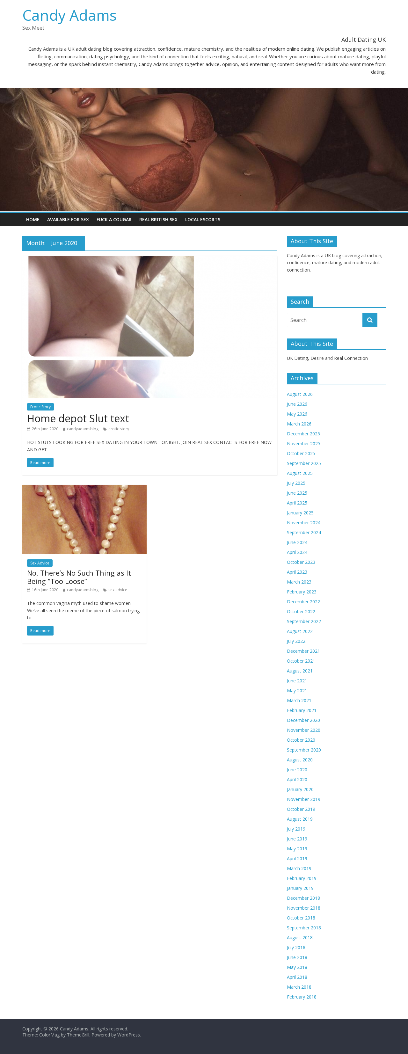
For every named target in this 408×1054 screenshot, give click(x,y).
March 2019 (299, 868)
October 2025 (301, 453)
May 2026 (297, 414)
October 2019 (301, 809)
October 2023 (301, 562)
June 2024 (297, 542)
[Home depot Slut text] (149, 259)
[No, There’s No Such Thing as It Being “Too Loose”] (84, 488)
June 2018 (297, 957)
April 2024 (297, 552)
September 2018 (304, 928)
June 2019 (297, 839)
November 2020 (303, 730)
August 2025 (300, 473)
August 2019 (300, 819)
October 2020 (301, 740)
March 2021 (299, 700)
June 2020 (297, 770)
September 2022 (304, 621)
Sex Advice (39, 563)
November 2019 (303, 799)
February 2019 (302, 878)
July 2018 (296, 947)
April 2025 (297, 503)
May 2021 (297, 690)
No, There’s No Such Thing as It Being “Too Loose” (79, 577)
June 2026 (297, 404)
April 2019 (297, 858)
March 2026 (299, 424)
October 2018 (301, 918)
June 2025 (297, 493)
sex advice (117, 589)
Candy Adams (69, 15)
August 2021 (300, 671)
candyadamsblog (82, 429)
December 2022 (303, 602)
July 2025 (296, 483)
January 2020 (300, 789)
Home (33, 219)
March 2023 (299, 582)
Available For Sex (68, 219)
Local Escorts (202, 219)
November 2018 (303, 908)
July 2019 (296, 829)
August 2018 (300, 937)
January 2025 (300, 513)
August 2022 (300, 631)
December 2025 (303, 434)
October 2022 (301, 611)
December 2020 (303, 720)
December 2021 (303, 651)
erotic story (118, 429)
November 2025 (303, 443)
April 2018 (297, 977)
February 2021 (302, 710)
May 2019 (297, 849)
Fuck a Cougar (114, 219)
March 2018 (299, 987)
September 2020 (304, 750)
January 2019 (300, 888)
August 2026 (300, 394)
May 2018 (297, 967)
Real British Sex (158, 219)
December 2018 (303, 898)
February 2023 (302, 592)
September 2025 (304, 463)
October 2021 (301, 661)
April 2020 (297, 779)
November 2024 (303, 523)
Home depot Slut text (78, 418)
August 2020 (300, 760)
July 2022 (296, 641)
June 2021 (297, 681)
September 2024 (304, 532)
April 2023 (297, 572)
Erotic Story (40, 407)
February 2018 (302, 997)
